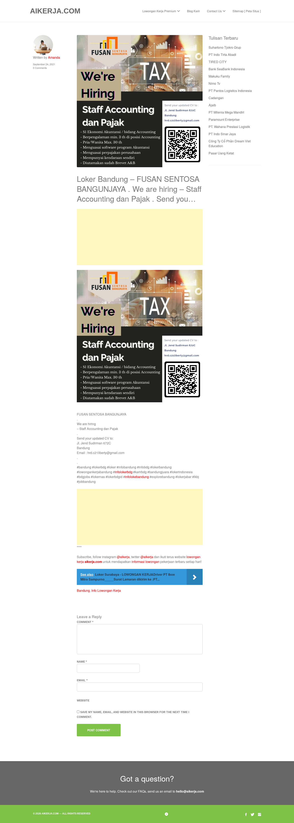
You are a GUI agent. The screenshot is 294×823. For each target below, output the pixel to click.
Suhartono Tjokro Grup (225, 47)
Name (82, 661)
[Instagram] (259, 814)
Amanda (54, 57)
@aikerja (123, 556)
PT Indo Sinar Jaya (222, 134)
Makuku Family (219, 76)
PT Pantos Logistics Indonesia (230, 90)
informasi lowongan (145, 561)
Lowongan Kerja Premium (159, 11)
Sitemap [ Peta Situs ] (247, 11)
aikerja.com (93, 561)
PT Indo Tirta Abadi (222, 54)
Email (82, 680)
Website (83, 700)
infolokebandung (137, 476)
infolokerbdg (123, 472)
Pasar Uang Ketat (221, 153)
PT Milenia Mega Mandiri (226, 112)
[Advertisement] (139, 237)
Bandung (83, 590)
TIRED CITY (218, 61)
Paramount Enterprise (224, 119)
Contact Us (214, 11)
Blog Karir (193, 11)
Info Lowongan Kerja (106, 590)
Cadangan (216, 98)
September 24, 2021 (44, 64)
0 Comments (40, 67)
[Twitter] (252, 814)
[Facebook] (246, 814)
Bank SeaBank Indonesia (227, 69)
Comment (85, 622)
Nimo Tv (214, 83)
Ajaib (212, 105)
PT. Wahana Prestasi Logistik (229, 126)
